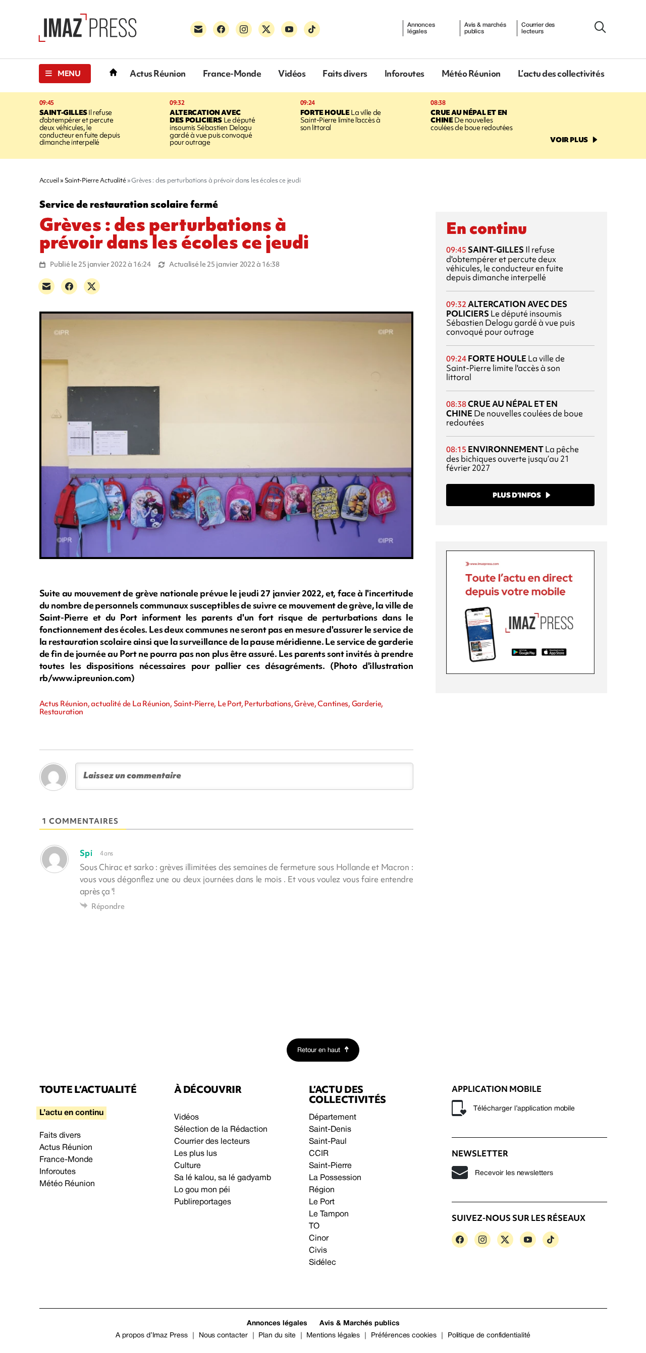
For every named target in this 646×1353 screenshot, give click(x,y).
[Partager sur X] (92, 286)
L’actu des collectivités (561, 73)
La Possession (335, 1178)
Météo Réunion (471, 73)
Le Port (322, 1202)
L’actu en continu (71, 1113)
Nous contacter (223, 1335)
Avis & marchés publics (485, 28)
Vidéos (291, 73)
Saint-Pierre (330, 1166)
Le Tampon (329, 1214)
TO (314, 1226)
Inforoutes (404, 73)
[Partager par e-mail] (46, 286)
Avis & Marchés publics (359, 1323)
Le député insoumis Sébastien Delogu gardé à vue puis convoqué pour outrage (212, 127)
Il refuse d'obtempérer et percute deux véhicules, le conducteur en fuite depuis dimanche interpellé (79, 127)
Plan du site (276, 1335)
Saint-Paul (328, 1141)
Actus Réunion (158, 73)
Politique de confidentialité (489, 1335)
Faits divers (344, 73)
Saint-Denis (330, 1129)
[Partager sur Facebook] (69, 286)
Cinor (319, 1238)
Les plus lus (195, 1153)
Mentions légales (333, 1335)
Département (332, 1117)
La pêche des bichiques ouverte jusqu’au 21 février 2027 (512, 458)
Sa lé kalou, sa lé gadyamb (222, 1178)
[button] (65, 73)
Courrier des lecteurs (538, 28)
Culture (187, 1166)
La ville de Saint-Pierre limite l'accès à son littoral (340, 120)
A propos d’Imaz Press (152, 1335)
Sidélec (322, 1262)
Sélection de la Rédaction (220, 1129)
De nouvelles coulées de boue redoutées (471, 120)
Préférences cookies (404, 1335)
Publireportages (202, 1202)
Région (322, 1190)
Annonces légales (421, 28)
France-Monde (232, 73)
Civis (318, 1250)
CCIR (319, 1153)
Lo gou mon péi (202, 1190)
